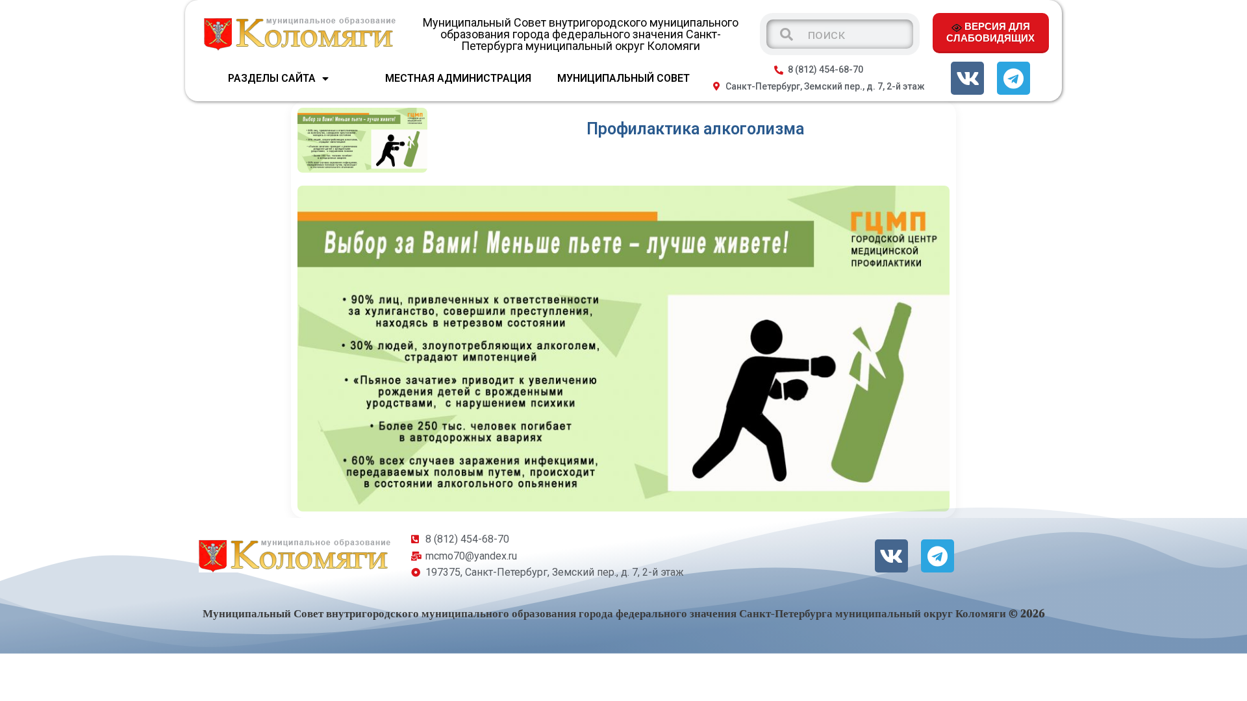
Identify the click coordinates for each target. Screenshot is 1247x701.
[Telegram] (1013, 78)
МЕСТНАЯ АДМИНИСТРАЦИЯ (458, 78)
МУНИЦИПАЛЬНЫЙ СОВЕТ (623, 78)
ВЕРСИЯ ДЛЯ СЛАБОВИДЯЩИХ (990, 32)
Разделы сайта (272, 78)
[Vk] (967, 78)
